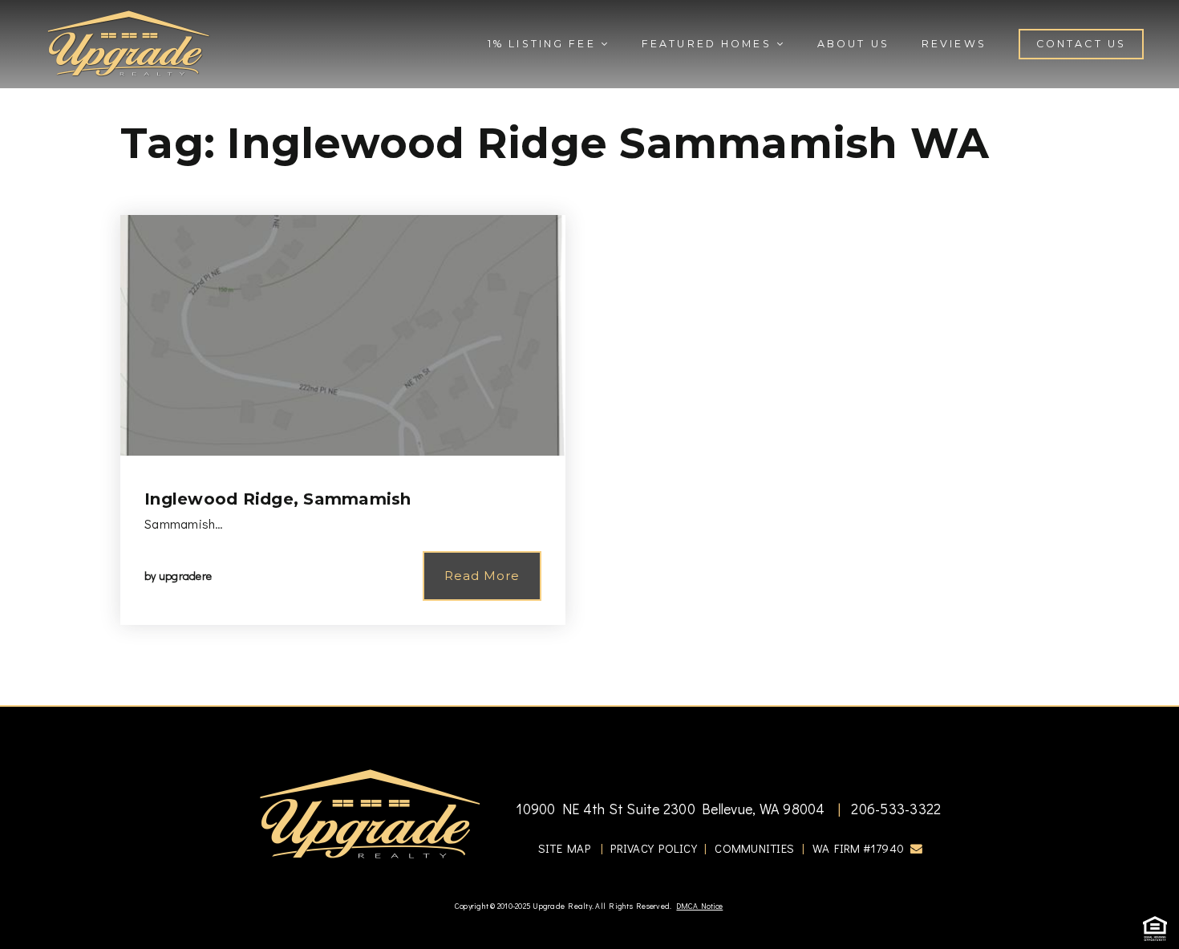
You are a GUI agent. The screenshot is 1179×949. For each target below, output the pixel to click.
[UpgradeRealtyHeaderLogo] (369, 813)
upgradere (185, 575)
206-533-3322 (894, 808)
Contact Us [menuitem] (1081, 44)
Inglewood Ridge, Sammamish (277, 499)
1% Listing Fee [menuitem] (544, 44)
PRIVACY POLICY (653, 848)
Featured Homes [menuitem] (709, 44)
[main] (589, 352)
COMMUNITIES (754, 848)
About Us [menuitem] (853, 44)
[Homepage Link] (128, 41)
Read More (482, 575)
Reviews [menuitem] (954, 44)
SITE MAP (564, 848)
